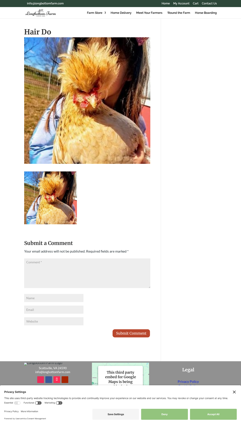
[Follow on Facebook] (48, 379)
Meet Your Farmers (149, 12)
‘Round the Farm (178, 12)
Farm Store (94, 12)
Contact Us (209, 3)
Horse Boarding (206, 12)
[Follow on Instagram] (40, 379)
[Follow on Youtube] (65, 379)
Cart (195, 3)
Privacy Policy (188, 381)
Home (166, 3)
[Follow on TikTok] (56, 379)
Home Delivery (121, 12)
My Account (181, 3)
